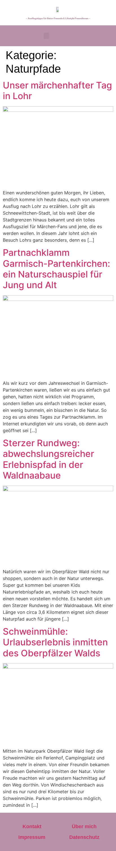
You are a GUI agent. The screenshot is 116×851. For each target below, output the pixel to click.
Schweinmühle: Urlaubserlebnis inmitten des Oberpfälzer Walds (55, 642)
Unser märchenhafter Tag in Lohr (57, 90)
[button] (46, 36)
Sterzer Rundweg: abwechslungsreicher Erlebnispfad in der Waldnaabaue (48, 459)
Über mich (84, 826)
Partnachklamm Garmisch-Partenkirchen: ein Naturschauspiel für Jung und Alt (56, 268)
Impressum (31, 837)
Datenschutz (84, 837)
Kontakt (32, 826)
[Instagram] (107, 35)
